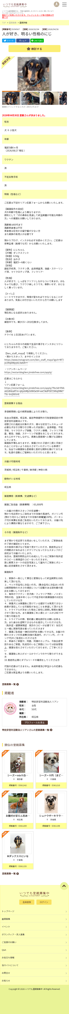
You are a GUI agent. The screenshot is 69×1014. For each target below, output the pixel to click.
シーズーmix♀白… (17, 775)
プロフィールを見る (34, 722)
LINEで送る (38, 40)
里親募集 (13, 22)
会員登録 (27, 902)
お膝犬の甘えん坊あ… (18, 815)
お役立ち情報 (8, 957)
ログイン (44, 902)
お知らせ (6, 980)
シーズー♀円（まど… (51, 775)
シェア (23, 40)
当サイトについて (10, 965)
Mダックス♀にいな (17, 856)
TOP (4, 22)
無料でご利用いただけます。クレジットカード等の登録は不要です (28, 16)
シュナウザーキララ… (51, 815)
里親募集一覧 (9, 684)
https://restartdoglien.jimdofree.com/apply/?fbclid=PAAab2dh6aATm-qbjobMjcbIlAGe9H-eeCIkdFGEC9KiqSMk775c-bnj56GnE (34, 391)
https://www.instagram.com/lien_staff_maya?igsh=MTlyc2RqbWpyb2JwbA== (34, 361)
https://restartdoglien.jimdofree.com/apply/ (28, 372)
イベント (6, 926)
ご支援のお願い (9, 942)
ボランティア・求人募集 (13, 934)
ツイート (10, 40)
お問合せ (6, 972)
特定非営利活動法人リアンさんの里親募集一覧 (25, 729)
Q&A (4, 949)
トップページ (8, 911)
